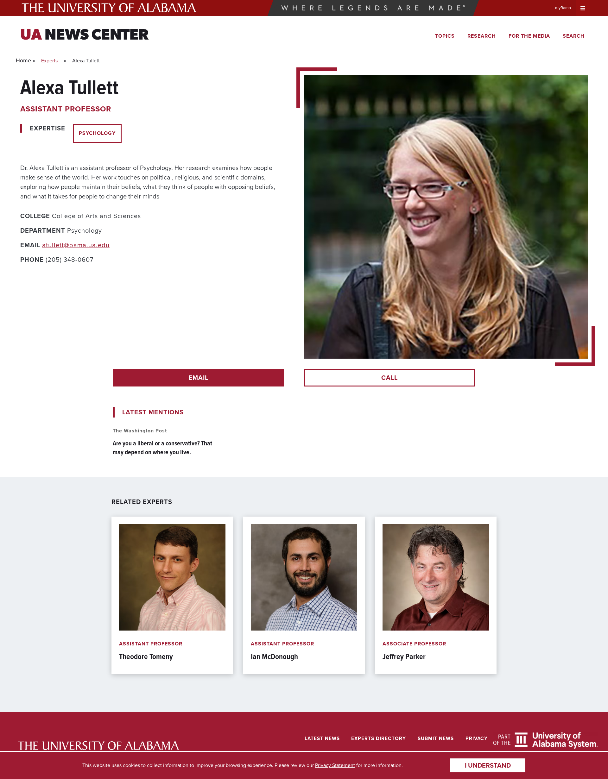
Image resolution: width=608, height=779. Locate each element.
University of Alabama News (98, 745)
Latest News (322, 738)
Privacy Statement (335, 765)
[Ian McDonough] (304, 595)
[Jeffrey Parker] (436, 595)
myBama (563, 8)
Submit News (436, 738)
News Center (84, 35)
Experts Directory (378, 738)
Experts (49, 60)
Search (574, 36)
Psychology (97, 133)
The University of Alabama (109, 8)
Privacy (477, 738)
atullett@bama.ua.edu (76, 245)
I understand (488, 765)
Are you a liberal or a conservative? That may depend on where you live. (162, 447)
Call (389, 377)
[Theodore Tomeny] (172, 595)
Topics (445, 36)
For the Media (529, 36)
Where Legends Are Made (373, 8)
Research (481, 36)
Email (198, 377)
